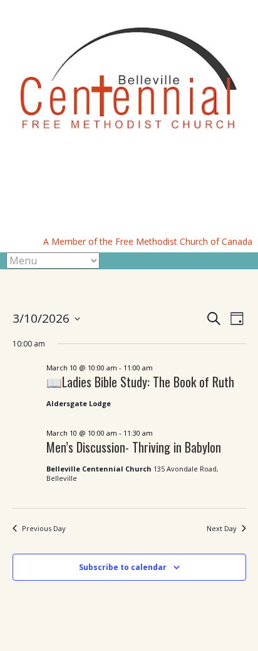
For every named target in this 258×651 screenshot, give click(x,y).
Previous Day (44, 528)
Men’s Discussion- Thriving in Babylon (133, 447)
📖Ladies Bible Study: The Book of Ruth (140, 381)
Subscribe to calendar (123, 567)
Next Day (222, 528)
